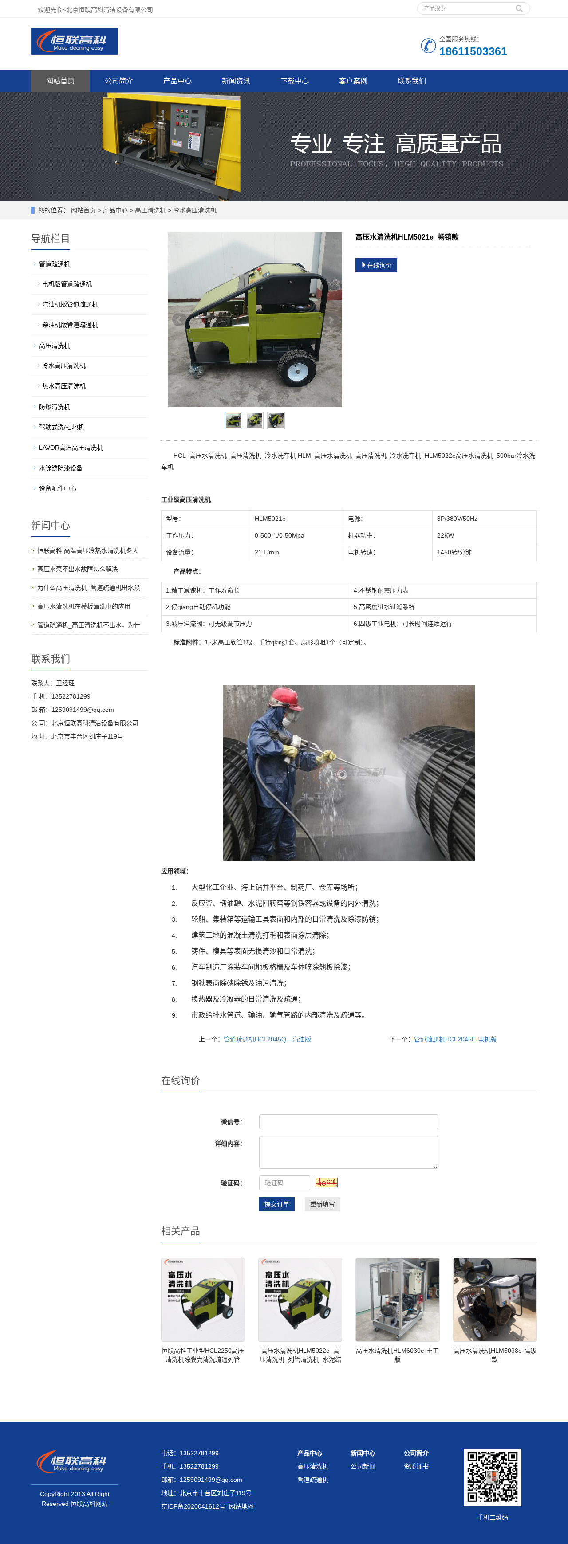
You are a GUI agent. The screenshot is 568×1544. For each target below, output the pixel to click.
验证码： (233, 1182)
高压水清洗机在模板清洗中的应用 (83, 606)
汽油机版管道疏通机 (70, 304)
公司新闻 (363, 1466)
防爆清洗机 (54, 406)
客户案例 (353, 81)
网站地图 (241, 1506)
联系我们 (412, 81)
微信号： (233, 1121)
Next (330, 320)
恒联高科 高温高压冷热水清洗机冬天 (87, 550)
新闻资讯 (236, 81)
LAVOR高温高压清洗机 (71, 447)
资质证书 (416, 1466)
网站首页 (60, 81)
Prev (179, 320)
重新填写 (322, 1204)
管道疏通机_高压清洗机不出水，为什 (88, 625)
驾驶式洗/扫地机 (61, 427)
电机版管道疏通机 (67, 283)
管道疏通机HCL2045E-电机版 (455, 1039)
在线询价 (379, 265)
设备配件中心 (57, 488)
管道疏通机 (54, 263)
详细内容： (230, 1143)
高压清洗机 (150, 210)
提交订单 (276, 1204)
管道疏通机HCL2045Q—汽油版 (267, 1039)
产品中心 (177, 81)
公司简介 (119, 81)
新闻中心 (363, 1453)
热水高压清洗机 (64, 385)
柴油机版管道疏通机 (70, 324)
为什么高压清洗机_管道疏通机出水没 (88, 587)
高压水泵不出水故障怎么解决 (77, 569)
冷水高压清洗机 (194, 210)
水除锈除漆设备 (61, 467)
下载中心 (294, 81)
